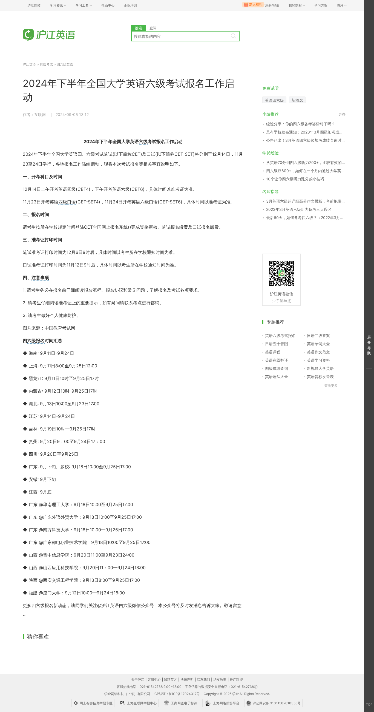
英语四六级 (121, 605)
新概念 (297, 100)
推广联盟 (236, 679)
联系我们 (203, 679)
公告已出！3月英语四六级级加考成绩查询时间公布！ (306, 140)
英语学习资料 (318, 360)
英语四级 (67, 189)
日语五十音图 (276, 343)
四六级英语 (65, 64)
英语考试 (46, 64)
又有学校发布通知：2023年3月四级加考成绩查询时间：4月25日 (306, 132)
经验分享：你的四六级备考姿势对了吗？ (300, 123)
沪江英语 (29, 64)
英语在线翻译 (276, 360)
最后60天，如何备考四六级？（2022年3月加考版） (306, 217)
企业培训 (130, 5)
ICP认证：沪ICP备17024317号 (177, 694)
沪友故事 (219, 679)
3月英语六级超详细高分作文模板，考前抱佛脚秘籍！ (306, 201)
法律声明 (187, 679)
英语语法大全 (276, 376)
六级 (143, 141)
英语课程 (272, 352)
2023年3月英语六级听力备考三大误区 (299, 209)
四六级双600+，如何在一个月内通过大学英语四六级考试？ (306, 170)
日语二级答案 (318, 335)
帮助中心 (107, 5)
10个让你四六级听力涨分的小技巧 (295, 179)
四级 (62, 202)
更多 (342, 114)
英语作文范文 (318, 352)
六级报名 (36, 340)
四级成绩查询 (276, 368)
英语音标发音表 (320, 376)
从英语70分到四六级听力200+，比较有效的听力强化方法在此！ (306, 162)
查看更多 (331, 386)
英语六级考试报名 (280, 335)
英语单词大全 (318, 343)
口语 (71, 202)
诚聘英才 (170, 679)
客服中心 (154, 679)
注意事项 (40, 277)
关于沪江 (137, 679)
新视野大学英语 (320, 368)
